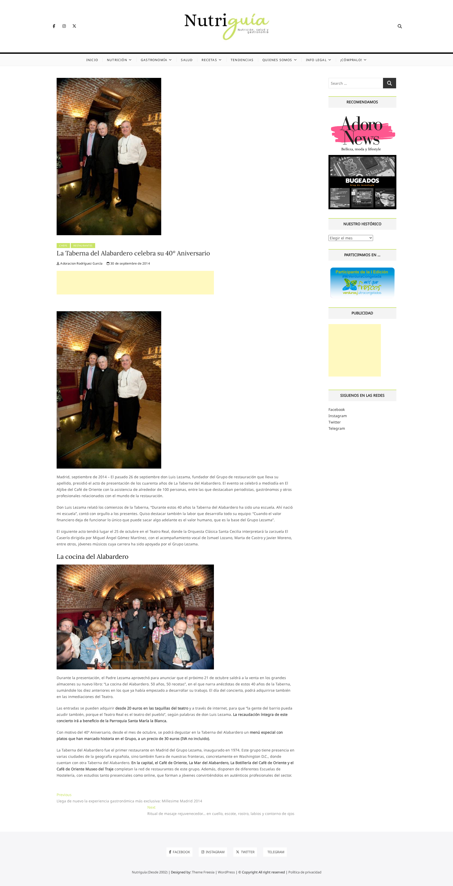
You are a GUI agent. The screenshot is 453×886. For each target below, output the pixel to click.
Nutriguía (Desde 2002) (150, 872)
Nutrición (117, 60)
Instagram (337, 415)
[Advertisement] (135, 282)
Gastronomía (154, 60)
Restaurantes (83, 245)
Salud (187, 60)
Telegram (336, 428)
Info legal (316, 60)
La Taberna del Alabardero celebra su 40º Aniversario (133, 253)
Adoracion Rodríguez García (81, 263)
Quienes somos (277, 60)
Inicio (92, 60)
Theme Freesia (203, 872)
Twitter (334, 422)
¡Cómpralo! (351, 60)
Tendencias (242, 60)
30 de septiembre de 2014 (130, 263)
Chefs (63, 245)
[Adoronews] (362, 116)
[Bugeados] (362, 156)
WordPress (226, 872)
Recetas (209, 60)
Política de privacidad (304, 872)
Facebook (336, 409)
